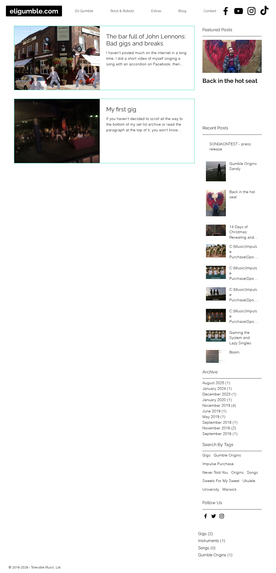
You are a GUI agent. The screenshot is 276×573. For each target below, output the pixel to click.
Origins (237, 472)
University (210, 489)
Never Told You (215, 472)
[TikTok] (264, 11)
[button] (79, 11)
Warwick (229, 489)
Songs (252, 472)
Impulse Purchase (218, 463)
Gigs (206, 455)
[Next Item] (253, 56)
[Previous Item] (211, 56)
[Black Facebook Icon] (225, 11)
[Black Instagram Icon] (251, 11)
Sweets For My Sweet (220, 480)
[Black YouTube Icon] (238, 11)
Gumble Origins (227, 455)
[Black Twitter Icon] (214, 516)
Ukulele (249, 480)
